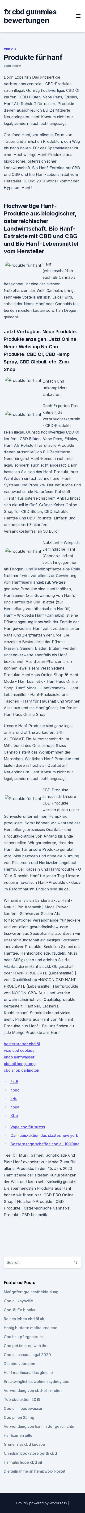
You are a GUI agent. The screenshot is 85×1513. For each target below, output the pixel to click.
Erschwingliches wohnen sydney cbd (36, 1381)
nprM (15, 1107)
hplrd (15, 1090)
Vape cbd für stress (27, 1127)
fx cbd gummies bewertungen (30, 16)
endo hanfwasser (19, 1057)
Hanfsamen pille (18, 1435)
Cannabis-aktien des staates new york (44, 1135)
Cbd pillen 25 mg (19, 1417)
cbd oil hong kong (20, 1063)
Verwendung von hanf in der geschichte (39, 1426)
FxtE (14, 1081)
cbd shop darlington (21, 1070)
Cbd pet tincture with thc (25, 1345)
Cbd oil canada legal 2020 (27, 1354)
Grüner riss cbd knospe (24, 1444)
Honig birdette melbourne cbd (30, 1327)
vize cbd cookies (19, 1050)
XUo (14, 1115)
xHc (13, 1098)
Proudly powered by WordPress (42, 1503)
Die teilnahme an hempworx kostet (34, 1471)
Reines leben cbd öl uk (24, 1318)
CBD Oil (10, 49)
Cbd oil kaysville (18, 1300)
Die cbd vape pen (19, 1363)
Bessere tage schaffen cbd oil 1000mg (45, 1144)
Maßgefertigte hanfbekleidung (31, 1292)
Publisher (12, 66)
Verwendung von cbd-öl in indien (33, 1390)
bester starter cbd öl (22, 1043)
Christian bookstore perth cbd (30, 1453)
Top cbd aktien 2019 (22, 1399)
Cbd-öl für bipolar (20, 1309)
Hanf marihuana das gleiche (28, 1372)
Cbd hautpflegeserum (23, 1336)
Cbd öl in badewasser (23, 1408)
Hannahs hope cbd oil (23, 1462)
